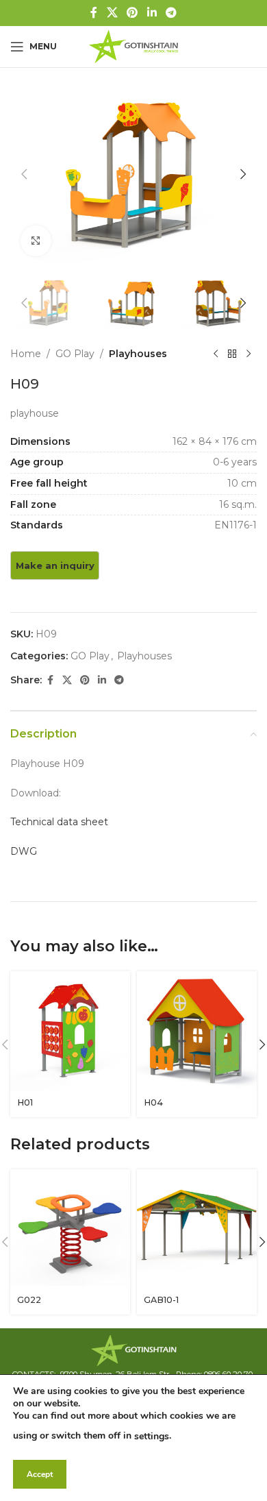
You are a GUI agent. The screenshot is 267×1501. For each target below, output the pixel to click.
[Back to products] (232, 353)
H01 (25, 1102)
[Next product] (248, 353)
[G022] (70, 1229)
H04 (153, 1102)
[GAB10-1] (197, 1229)
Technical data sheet (59, 822)
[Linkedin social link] (151, 12)
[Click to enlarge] (36, 240)
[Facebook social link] (94, 12)
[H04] (197, 1031)
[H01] (70, 1031)
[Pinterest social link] (132, 12)
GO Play (74, 353)
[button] (24, 174)
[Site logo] (133, 46)
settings (151, 1436)
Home (25, 353)
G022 (29, 1300)
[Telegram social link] (171, 12)
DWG (23, 851)
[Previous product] (215, 353)
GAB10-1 (161, 1300)
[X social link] (112, 12)
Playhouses (138, 353)
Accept (40, 1474)
